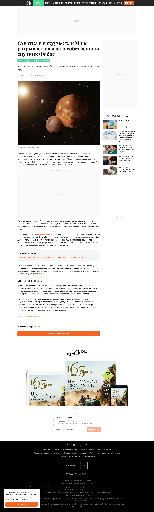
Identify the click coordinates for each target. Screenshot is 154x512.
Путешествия (89, 3)
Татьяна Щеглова (34, 316)
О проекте (46, 450)
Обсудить (38, 75)
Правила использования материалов (48, 453)
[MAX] (67, 445)
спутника (41, 154)
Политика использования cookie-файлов (105, 453)
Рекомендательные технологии (70, 456)
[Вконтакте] (74, 445)
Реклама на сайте (87, 450)
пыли (41, 274)
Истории (102, 3)
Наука (112, 3)
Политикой (60, 423)
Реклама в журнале (104, 450)
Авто (119, 3)
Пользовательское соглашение (75, 453)
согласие (62, 421)
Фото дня (58, 3)
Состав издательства (70, 450)
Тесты (48, 3)
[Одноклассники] (80, 445)
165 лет (129, 3)
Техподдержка (90, 456)
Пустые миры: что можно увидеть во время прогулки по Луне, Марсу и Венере (53, 257)
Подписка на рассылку (62, 417)
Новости (38, 3)
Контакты (56, 450)
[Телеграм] (86, 445)
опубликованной (43, 234)
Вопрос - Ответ (72, 3)
